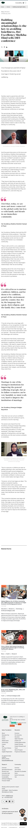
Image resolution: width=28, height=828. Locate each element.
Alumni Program (19, 750)
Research (11, 608)
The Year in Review (6, 748)
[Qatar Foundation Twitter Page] (3, 801)
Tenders (4, 750)
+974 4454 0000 (8, 797)
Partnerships (5, 742)
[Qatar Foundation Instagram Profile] (12, 801)
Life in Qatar (18, 769)
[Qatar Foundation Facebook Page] (6, 801)
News (2, 653)
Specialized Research (7, 769)
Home (2, 6)
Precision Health (6, 780)
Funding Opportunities (20, 742)
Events (3, 738)
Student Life (18, 740)
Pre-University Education (18, 736)
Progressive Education (20, 751)
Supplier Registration (7, 751)
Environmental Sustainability (5, 776)
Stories (8, 6)
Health (8, 653)
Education (4, 608)
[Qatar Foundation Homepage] (3, 3)
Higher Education (19, 738)
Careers (4, 744)
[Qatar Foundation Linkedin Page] (9, 801)
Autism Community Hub (19, 776)
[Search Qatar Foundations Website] (25, 3)
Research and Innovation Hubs (6, 772)
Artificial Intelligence (7, 778)
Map (3, 746)
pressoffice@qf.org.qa (7, 760)
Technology (19, 608)
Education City (5, 735)
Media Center (5, 740)
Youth (3, 695)
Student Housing (19, 744)
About (3, 733)
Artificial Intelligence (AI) (8, 610)
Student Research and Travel (20, 747)
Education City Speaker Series (20, 772)
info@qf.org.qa (9, 795)
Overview (17, 733)
